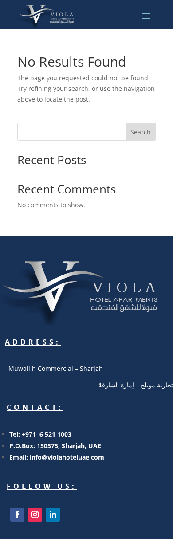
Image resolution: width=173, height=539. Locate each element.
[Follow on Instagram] (35, 515)
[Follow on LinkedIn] (53, 515)
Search (140, 132)
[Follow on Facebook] (17, 515)
